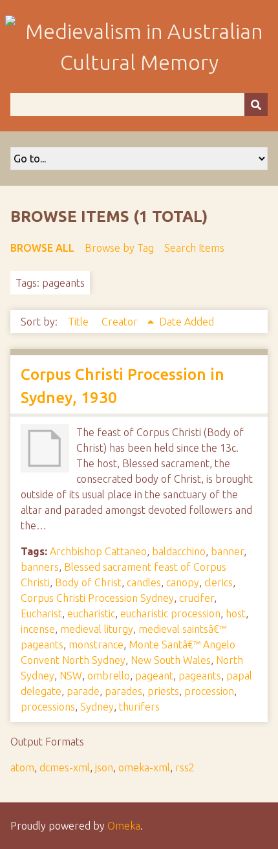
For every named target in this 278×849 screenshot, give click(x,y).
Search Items (194, 248)
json (104, 767)
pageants (199, 675)
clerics (218, 582)
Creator (121, 321)
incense (38, 629)
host (236, 613)
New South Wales (171, 660)
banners (40, 567)
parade (83, 691)
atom (22, 767)
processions (48, 706)
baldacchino (179, 551)
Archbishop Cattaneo (98, 551)
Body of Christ (88, 582)
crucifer (196, 598)
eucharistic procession (170, 613)
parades (123, 691)
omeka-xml (144, 767)
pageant (154, 675)
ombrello (108, 675)
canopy (182, 582)
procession (209, 691)
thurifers (139, 706)
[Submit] (256, 104)
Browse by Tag (119, 248)
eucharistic (91, 613)
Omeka (123, 826)
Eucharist (41, 613)
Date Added (186, 321)
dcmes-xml (64, 767)
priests (163, 691)
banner (227, 551)
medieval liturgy (96, 629)
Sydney (97, 706)
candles (144, 582)
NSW (70, 675)
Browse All (42, 248)
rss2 (185, 767)
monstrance (96, 644)
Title (79, 321)
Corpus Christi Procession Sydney (97, 598)
